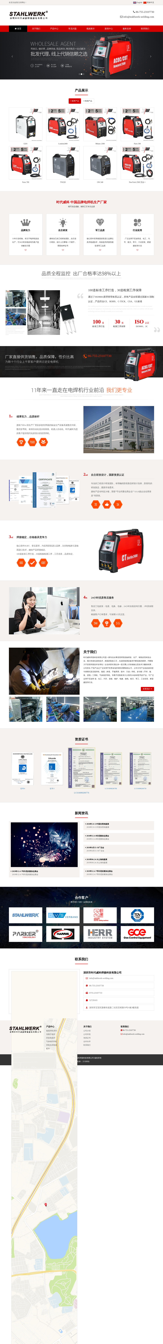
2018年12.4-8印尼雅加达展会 (97, 836)
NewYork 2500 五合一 (137, 182)
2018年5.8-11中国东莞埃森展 (97, 824)
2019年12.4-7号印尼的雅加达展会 (24, 871)
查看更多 (146, 689)
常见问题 (72, 29)
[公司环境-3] (63, 709)
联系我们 (145, 29)
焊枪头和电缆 (51, 1045)
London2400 (62, 144)
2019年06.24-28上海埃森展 (96, 859)
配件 (48, 1049)
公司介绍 (87, 1031)
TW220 (63, 182)
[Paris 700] (25, 162)
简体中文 (150, 2)
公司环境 (87, 1034)
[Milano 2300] (100, 124)
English (139, 2)
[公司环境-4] (25, 709)
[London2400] (63, 124)
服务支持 (127, 29)
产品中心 (54, 29)
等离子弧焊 (50, 1034)
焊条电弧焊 (50, 1038)
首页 (19, 29)
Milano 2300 (100, 144)
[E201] (25, 124)
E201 (26, 144)
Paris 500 (137, 144)
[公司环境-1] (137, 709)
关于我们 (36, 29)
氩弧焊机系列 (51, 1031)
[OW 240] (100, 162)
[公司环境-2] (100, 709)
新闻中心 (109, 29)
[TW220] (63, 162)
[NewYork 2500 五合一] (137, 162)
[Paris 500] (137, 124)
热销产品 (88, 101)
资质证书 (87, 1038)
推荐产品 (75, 101)
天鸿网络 (86, 1061)
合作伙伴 (87, 1041)
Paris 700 (25, 182)
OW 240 (100, 182)
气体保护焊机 (51, 1041)
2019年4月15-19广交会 (95, 848)
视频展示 (90, 29)
